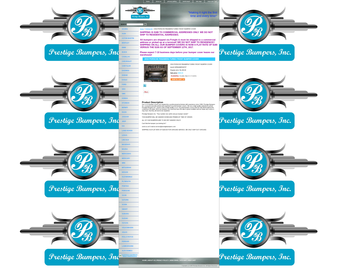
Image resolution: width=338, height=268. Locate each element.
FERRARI (125, 241)
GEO (123, 89)
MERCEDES (126, 154)
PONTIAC (125, 186)
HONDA (125, 98)
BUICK (124, 52)
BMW (124, 47)
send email (186, 1)
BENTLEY (125, 43)
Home (142, 29)
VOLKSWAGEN (127, 228)
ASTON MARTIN (128, 38)
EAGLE (124, 80)
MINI (123, 163)
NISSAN (125, 172)
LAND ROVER (127, 131)
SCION (124, 204)
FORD (124, 84)
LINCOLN (125, 140)
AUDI (124, 34)
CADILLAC (126, 57)
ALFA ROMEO (127, 251)
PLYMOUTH (126, 181)
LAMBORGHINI (127, 246)
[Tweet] (144, 86)
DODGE (125, 75)
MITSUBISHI (126, 168)
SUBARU (125, 214)
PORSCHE (148, 29)
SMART (125, 209)
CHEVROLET (127, 61)
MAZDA (125, 149)
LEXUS (124, 135)
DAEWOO (125, 71)
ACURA (125, 29)
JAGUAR (125, 117)
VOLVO (124, 232)
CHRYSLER (126, 66)
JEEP (124, 121)
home (148, 1)
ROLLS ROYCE (127, 237)
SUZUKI (125, 218)
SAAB (124, 195)
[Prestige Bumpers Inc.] (152, 13)
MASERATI (126, 144)
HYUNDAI (125, 103)
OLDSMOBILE (127, 177)
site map (198, 1)
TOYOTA (125, 223)
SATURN (125, 200)
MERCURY (126, 158)
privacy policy (172, 1)
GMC (124, 94)
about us (158, 1)
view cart (210, 1)
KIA (123, 126)
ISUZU (124, 112)
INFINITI (125, 107)
